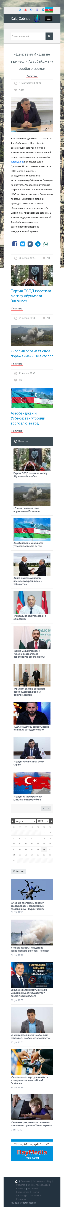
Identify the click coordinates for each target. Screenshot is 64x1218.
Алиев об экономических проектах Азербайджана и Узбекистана (28, 581)
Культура (20, 1188)
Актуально (35, 1195)
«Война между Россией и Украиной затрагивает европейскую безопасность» (29, 654)
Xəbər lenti (23, 441)
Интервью (33, 1188)
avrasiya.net (17, 162)
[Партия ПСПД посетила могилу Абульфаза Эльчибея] (32, 276)
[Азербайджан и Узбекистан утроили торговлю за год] (32, 399)
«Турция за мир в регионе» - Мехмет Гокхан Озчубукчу (28, 798)
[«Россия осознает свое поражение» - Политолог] (32, 336)
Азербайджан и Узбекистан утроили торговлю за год (28, 418)
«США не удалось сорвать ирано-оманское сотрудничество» (32, 728)
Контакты (21, 1199)
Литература (22, 1195)
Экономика (39, 1181)
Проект (35, 1192)
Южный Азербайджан (39, 1185)
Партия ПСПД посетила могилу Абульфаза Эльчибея (31, 296)
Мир (49, 1181)
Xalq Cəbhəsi (21, 18)
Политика (32, 76)
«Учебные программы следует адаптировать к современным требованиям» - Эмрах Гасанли (27, 906)
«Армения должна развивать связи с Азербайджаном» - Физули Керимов (30, 691)
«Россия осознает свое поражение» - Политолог (32, 353)
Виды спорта (22, 1192)
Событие (20, 1185)
